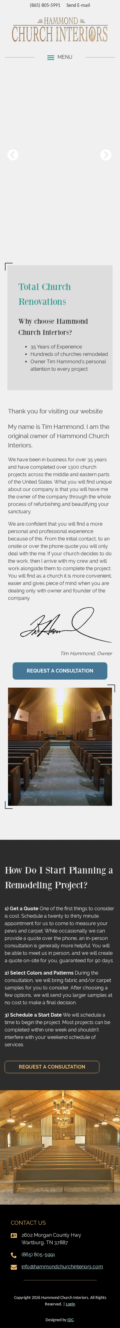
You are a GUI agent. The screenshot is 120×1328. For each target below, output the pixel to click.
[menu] (51, 57)
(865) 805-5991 (45, 5)
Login (70, 1304)
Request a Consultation (60, 671)
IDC (70, 1320)
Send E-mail (78, 5)
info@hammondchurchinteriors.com (62, 1267)
